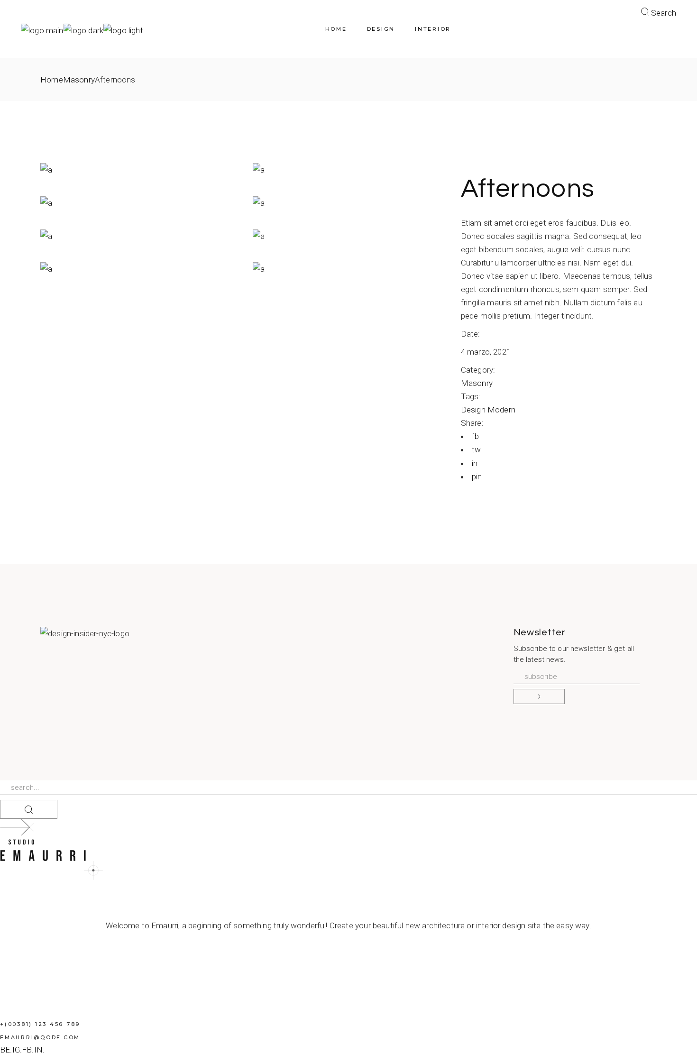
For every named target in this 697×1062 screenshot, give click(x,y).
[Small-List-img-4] (137, 236)
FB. (28, 1049)
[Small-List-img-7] (349, 170)
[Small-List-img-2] (137, 269)
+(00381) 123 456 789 (40, 1024)
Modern (501, 409)
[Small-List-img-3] (349, 236)
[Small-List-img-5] (349, 203)
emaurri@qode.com (40, 1037)
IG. (17, 1049)
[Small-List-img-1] (349, 269)
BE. (6, 1049)
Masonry (477, 383)
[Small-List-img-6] (137, 203)
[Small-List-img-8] (137, 170)
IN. (39, 1049)
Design (474, 409)
